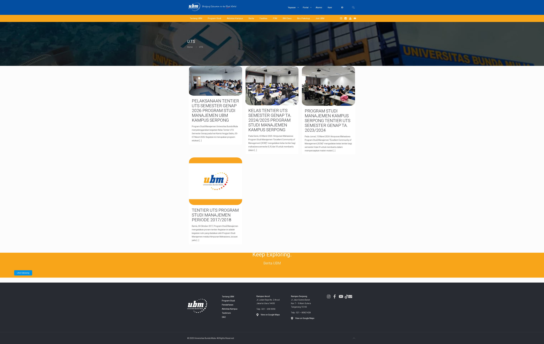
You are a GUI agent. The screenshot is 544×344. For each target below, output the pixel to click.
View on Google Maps (270, 315)
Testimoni (226, 313)
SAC (224, 317)
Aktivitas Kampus (229, 309)
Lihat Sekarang (23, 273)
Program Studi (228, 301)
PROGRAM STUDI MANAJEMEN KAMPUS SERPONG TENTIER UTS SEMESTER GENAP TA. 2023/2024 (327, 120)
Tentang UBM (228, 296)
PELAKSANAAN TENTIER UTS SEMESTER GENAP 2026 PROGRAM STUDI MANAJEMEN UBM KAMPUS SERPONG (215, 110)
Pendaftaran (227, 305)
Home (190, 47)
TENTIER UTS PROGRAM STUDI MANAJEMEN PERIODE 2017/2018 (215, 215)
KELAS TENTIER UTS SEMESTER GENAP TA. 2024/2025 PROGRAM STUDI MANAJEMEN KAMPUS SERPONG (269, 120)
